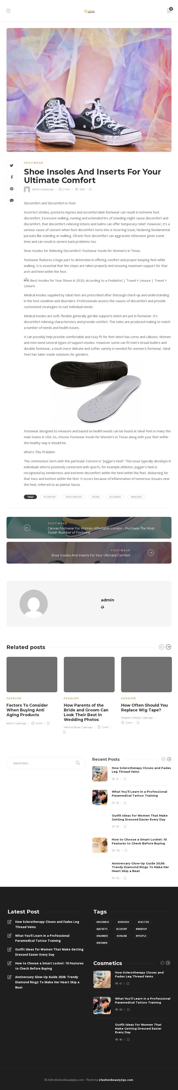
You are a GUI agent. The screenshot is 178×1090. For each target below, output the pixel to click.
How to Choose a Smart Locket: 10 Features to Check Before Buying (49, 965)
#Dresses (123, 922)
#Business (102, 922)
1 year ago (20, 723)
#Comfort (49, 496)
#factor (143, 922)
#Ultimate (115, 496)
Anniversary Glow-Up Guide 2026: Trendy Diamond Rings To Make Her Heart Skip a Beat (47, 982)
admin (36, 189)
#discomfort (74, 496)
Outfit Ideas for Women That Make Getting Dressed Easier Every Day (49, 952)
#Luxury (121, 928)
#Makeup (141, 928)
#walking (136, 496)
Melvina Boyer (72, 727)
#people (141, 935)
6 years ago (47, 189)
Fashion (14, 698)
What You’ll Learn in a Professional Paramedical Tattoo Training (42, 938)
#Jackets (101, 928)
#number (102, 935)
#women (101, 942)
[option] (32, 690)
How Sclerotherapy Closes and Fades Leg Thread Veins (47, 924)
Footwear (33, 162)
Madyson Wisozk (131, 717)
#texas (95, 496)
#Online (122, 935)
